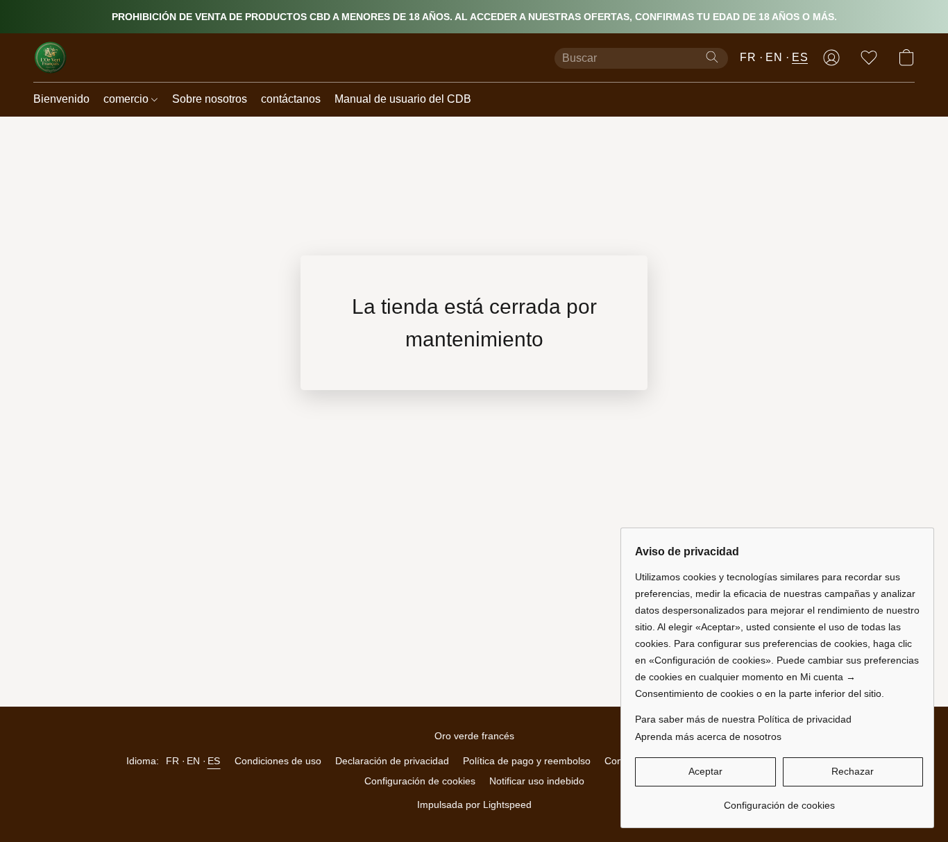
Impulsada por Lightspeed (474, 804)
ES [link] (214, 760)
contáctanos (291, 99)
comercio (127, 99)
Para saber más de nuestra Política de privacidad (743, 719)
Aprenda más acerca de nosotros (708, 736)
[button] (50, 57)
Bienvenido (61, 99)
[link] (779, 800)
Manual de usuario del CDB (403, 99)
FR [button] (748, 57)
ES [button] (800, 57)
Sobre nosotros (209, 99)
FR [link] (173, 760)
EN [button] (773, 57)
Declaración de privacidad (392, 760)
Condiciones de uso (278, 760)
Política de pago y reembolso (527, 760)
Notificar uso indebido (536, 780)
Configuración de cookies (419, 780)
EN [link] (194, 760)
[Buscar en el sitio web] (712, 57)
